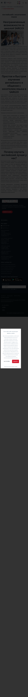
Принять (15, 361)
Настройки (7, 361)
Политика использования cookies (10, 366)
